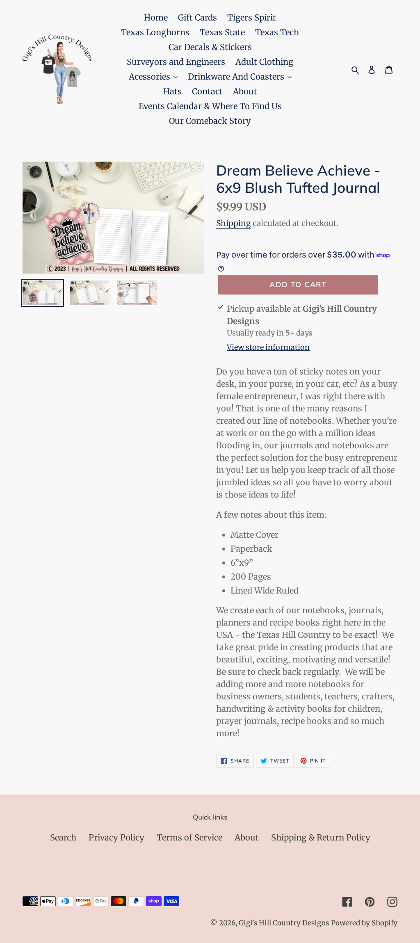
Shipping (233, 223)
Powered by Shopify (364, 922)
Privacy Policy (116, 837)
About (247, 837)
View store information (268, 347)
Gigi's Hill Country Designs (284, 922)
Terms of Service (189, 837)
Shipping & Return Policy (320, 837)
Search (63, 837)
